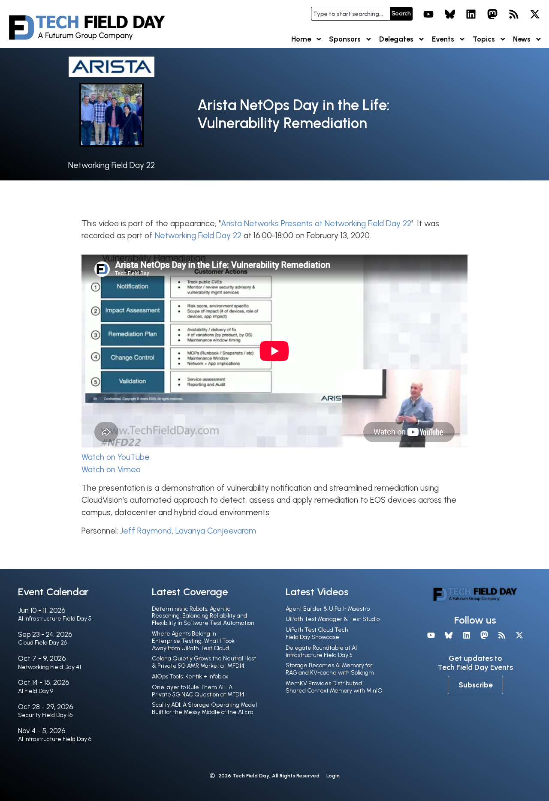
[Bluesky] (450, 14)
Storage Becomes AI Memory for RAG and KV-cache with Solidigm (330, 669)
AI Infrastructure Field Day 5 (54, 618)
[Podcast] (514, 14)
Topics (484, 39)
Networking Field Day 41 (49, 667)
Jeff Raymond (146, 531)
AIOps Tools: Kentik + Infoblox (190, 676)
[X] (535, 14)
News (522, 39)
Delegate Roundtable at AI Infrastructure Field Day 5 (321, 651)
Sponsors (345, 39)
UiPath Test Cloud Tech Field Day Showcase (317, 633)
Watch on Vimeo (111, 469)
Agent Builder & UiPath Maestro (328, 608)
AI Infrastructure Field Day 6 (54, 739)
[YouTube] (428, 14)
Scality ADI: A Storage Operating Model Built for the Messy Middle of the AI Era (204, 708)
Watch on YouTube (115, 457)
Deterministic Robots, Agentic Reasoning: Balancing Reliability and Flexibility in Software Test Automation (203, 616)
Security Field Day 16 (45, 715)
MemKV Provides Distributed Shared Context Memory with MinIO (334, 687)
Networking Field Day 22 (111, 165)
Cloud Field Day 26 (42, 642)
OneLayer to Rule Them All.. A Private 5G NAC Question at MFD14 (198, 691)
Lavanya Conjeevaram (215, 531)
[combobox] (350, 14)
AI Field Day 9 (35, 691)
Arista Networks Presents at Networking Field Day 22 (316, 223)
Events (443, 39)
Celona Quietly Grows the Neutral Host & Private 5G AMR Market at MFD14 (204, 662)
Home (301, 39)
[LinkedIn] (471, 14)
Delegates (396, 39)
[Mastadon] (492, 14)
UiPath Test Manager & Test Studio (333, 619)
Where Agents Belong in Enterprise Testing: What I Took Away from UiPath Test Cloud (193, 641)
